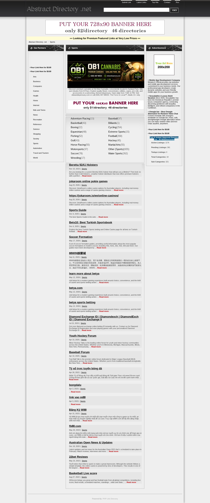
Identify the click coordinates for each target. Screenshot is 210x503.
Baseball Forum (79, 352)
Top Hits (155, 2)
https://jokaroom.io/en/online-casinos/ (94, 195)
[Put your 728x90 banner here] (105, 34)
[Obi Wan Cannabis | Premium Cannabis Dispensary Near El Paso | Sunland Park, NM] (105, 87)
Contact (167, 2)
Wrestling (76, 158)
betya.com (76, 287)
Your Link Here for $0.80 (41, 67)
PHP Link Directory (110, 499)
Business (37, 81)
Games (36, 91)
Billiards (112, 123)
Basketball (76, 123)
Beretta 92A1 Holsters (83, 164)
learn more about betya (84, 273)
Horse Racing (78, 144)
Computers (37, 86)
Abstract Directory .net (59, 8)
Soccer (74, 153)
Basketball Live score (83, 473)
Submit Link (126, 2)
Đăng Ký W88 (77, 409)
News (35, 115)
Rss (177, 2)
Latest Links (141, 2)
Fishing (74, 136)
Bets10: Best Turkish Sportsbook (90, 222)
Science (36, 129)
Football (112, 136)
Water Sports (115, 153)
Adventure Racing (80, 118)
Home (35, 100)
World (35, 158)
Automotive (37, 148)
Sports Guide (77, 210)
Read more (87, 176)
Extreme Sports (116, 131)
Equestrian (76, 131)
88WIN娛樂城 (77, 253)
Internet (36, 105)
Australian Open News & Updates (90, 442)
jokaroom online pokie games (88, 181)
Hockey (112, 140)
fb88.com (75, 426)
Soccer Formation (80, 237)
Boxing (74, 127)
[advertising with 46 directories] (164, 74)
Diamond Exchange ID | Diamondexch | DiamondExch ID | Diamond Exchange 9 (103, 318)
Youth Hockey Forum (82, 335)
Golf (73, 140)
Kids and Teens (39, 110)
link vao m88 (77, 397)
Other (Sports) (116, 149)
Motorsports (77, 149)
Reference (37, 124)
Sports (52, 42)
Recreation (37, 120)
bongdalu (75, 385)
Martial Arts (114, 144)
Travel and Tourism (41, 153)
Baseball (112, 118)
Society (36, 139)
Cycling (112, 127)
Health (35, 96)
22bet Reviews (78, 456)
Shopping (37, 134)
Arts (34, 77)
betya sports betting (82, 302)
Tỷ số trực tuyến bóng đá (85, 368)
